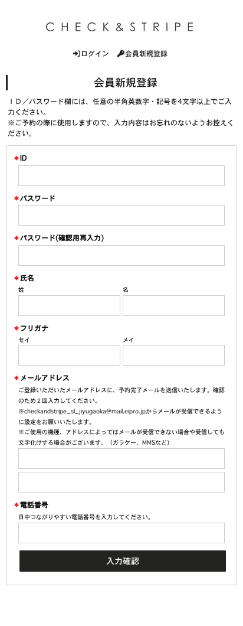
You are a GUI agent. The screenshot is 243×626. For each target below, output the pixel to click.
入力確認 (122, 561)
